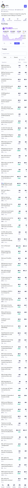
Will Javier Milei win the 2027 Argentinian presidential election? (6, 205)
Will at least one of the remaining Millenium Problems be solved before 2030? (6, 142)
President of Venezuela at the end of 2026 (7, 396)
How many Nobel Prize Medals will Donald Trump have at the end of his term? (6, 368)
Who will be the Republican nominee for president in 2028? (7, 458)
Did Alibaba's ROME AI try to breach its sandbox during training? (6, 292)
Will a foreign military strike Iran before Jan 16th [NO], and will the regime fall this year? (6, 375)
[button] (17, 62)
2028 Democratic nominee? (5, 319)
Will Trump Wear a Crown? (5, 191)
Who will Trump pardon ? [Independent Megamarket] (7, 444)
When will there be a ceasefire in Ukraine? (6, 312)
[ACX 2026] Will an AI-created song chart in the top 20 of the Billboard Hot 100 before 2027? (7, 361)
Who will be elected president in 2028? (6, 271)
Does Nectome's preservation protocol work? (6, 285)
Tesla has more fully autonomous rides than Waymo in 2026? (7, 423)
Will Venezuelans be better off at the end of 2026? (7, 382)
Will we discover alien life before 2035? (7, 163)
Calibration (5, 11)
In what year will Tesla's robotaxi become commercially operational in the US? (7, 389)
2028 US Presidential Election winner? (6, 100)
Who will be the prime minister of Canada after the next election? (7, 451)
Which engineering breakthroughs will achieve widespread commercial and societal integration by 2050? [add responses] (7, 252)
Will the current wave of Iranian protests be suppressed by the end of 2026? (7, 410)
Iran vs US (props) (5, 245)
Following (4, 9)
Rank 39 (19, 9)
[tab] (3, 20)
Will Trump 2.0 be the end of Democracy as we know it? (7, 306)
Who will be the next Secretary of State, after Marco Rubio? (7, 107)
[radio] (4, 43)
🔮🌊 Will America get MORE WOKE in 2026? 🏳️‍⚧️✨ (6, 184)
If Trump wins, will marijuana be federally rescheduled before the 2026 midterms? (7, 239)
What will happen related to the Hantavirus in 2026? (7, 177)
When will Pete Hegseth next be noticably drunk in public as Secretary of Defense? (7, 430)
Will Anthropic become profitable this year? (7, 149)
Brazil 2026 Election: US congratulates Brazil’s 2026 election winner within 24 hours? (7, 347)
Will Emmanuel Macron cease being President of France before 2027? (7, 465)
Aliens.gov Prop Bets (6, 258)
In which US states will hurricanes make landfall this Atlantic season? (7, 128)
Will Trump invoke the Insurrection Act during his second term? (7, 354)
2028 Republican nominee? (5, 94)
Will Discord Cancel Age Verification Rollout (7, 340)
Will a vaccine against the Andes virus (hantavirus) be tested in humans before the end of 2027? (7, 170)
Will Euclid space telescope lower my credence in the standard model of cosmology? (7, 66)
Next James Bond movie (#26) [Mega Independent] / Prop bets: (7, 326)
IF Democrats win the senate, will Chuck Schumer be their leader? (7, 278)
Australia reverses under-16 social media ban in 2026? (7, 437)
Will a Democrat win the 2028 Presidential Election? (7, 218)
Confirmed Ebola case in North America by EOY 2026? (7, 121)
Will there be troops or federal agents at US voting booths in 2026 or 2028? (6, 264)
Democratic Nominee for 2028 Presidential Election (7, 114)
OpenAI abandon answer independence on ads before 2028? (7, 333)
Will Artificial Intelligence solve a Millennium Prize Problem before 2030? (7, 135)
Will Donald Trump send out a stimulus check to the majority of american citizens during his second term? (7, 472)
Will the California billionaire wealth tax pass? (6, 198)
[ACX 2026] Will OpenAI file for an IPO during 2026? (7, 87)
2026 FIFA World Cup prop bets (6, 80)
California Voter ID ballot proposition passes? (7, 211)
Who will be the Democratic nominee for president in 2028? (7, 479)
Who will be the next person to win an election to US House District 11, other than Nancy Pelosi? (6, 156)
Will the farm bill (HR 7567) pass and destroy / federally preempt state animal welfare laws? (7, 225)
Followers (11, 9)
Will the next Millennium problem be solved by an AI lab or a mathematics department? (7, 403)
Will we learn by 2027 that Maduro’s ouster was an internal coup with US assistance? (6, 417)
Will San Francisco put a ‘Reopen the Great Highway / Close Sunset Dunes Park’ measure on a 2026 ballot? (7, 73)
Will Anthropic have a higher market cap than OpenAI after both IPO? (7, 299)
